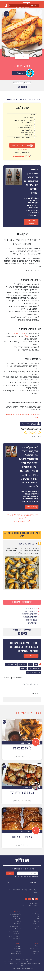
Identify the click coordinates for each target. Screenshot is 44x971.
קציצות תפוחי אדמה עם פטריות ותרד (15, 920)
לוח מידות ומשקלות (20, 156)
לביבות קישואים (17, 933)
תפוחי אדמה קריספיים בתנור (14, 925)
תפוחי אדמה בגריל (16, 935)
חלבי (36, 664)
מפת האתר (18, 951)
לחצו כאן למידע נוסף (22, 149)
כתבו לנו (18, 945)
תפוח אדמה (22, 664)
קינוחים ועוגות (36, 921)
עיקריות (37, 916)
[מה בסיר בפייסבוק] (26, 899)
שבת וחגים (37, 930)
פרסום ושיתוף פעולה (15, 953)
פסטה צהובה (17, 918)
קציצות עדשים (17, 923)
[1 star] (39, 432)
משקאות (37, 915)
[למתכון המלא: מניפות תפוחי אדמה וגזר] (22, 774)
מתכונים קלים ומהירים (34, 948)
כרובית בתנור (17, 928)
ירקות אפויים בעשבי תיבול (15, 940)
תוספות (37, 918)
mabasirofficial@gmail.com (29, 905)
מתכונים (37, 946)
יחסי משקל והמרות (35, 945)
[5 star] (25, 432)
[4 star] (29, 432)
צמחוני (37, 925)
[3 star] (32, 432)
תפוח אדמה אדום (16, 916)
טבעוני (38, 926)
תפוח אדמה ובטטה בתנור (14, 931)
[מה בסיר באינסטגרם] (29, 899)
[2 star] (35, 432)
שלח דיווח (35, 693)
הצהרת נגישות (29, 959)
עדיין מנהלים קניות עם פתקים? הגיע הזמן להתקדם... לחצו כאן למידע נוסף (22, 518)
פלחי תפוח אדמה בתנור (33, 672)
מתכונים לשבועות (35, 953)
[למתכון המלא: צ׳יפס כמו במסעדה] (22, 730)
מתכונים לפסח (36, 951)
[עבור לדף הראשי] (22, 860)
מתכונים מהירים (36, 913)
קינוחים (37, 950)
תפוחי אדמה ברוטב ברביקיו (14, 936)
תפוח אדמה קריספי (34, 668)
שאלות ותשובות (17, 948)
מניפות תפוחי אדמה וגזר (15, 930)
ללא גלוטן (37, 928)
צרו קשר (13, 959)
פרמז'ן (30, 664)
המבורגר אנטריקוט (18, 333)
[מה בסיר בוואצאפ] (32, 899)
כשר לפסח (23, 668)
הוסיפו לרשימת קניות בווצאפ (20, 145)
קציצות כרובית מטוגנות (15, 915)
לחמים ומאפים (36, 923)
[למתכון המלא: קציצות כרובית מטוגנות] (22, 818)
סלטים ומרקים (36, 920)
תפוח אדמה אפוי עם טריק (14, 926)
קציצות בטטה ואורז (16, 938)
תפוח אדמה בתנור (11, 664)
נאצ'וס (26, 336)
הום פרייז (18, 913)
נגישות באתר (17, 946)
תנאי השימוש (17, 950)
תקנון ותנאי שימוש (20, 959)
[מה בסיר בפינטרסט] (36, 899)
